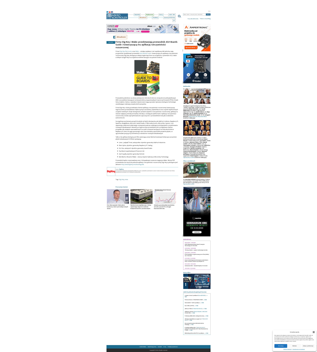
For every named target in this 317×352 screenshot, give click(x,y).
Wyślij (208, 14)
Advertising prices (152, 347)
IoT (174, 21)
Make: (137, 51)
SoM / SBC (172, 15)
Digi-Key (121, 179)
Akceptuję (280, 346)
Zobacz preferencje (308, 346)
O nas (164, 347)
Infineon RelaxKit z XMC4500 (200, 312)
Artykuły (155, 18)
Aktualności (142, 18)
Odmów (294, 346)
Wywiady (137, 15)
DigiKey (121, 169)
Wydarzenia (149, 15)
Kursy (161, 15)
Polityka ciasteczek (287, 349)
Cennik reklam (142, 347)
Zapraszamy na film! (188, 157)
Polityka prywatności (173, 347)
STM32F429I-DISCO (197, 309)
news (126, 179)
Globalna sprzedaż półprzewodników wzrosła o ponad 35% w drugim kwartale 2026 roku (164, 207)
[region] (196, 255)
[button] (314, 332)
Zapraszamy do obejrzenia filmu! (198, 116)
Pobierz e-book (205, 18)
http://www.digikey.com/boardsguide (132, 164)
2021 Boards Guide (145, 53)
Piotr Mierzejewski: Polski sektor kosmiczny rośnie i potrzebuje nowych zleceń (117, 207)
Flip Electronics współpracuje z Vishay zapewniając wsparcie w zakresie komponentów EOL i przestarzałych (140, 207)
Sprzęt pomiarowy (169, 18)
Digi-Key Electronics (125, 51)
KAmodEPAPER (201, 295)
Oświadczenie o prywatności (298, 349)
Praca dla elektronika (193, 18)
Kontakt (160, 347)
